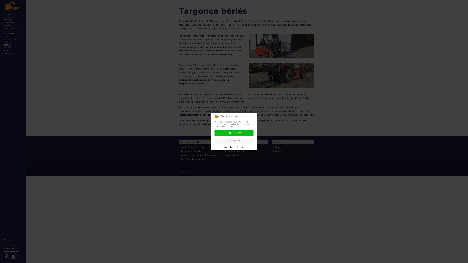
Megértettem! (234, 133)
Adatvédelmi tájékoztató (234, 147)
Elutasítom (234, 140)
